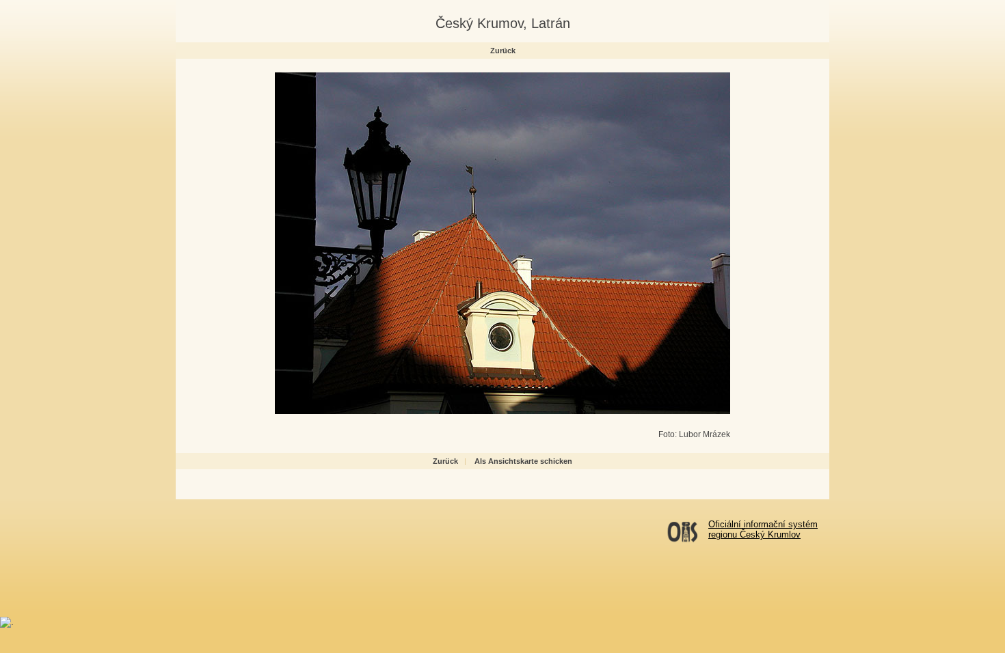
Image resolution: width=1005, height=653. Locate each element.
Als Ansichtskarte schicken (523, 461)
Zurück (502, 50)
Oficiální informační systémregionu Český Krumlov (763, 529)
